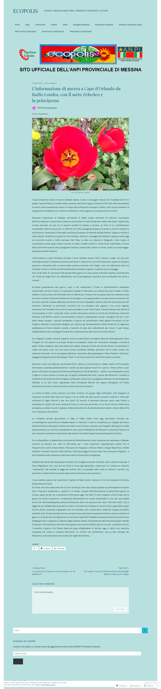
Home (17, 24)
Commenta (120, 609)
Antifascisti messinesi (104, 24)
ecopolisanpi (52, 107)
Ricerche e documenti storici (130, 24)
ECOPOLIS (25, 10)
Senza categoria (50, 83)
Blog (27, 24)
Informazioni (40, 24)
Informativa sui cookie (48, 685)
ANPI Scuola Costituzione (25, 31)
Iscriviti (18, 661)
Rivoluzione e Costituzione (81, 31)
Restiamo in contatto (24, 640)
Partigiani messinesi (81, 24)
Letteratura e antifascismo (53, 31)
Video (65, 24)
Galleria (54, 24)
